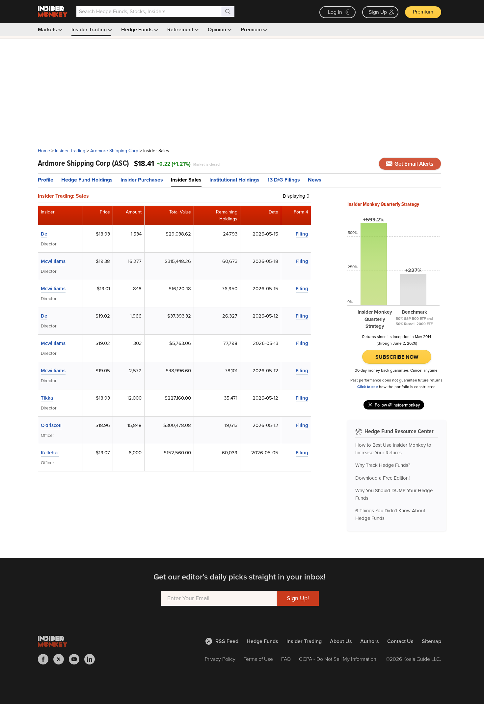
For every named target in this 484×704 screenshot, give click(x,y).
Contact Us (400, 641)
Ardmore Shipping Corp (114, 150)
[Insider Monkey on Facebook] (45, 659)
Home (44, 150)
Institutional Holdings (234, 179)
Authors (369, 641)
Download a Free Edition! (382, 478)
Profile (45, 179)
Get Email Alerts (413, 164)
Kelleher (50, 452)
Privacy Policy (220, 659)
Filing (302, 234)
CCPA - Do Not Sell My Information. (338, 659)
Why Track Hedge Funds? (382, 465)
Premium (423, 11)
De (44, 234)
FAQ (286, 659)
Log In (335, 12)
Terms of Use (258, 659)
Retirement (181, 29)
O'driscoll (51, 425)
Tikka (47, 398)
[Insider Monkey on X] (61, 659)
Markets (48, 29)
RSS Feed (226, 641)
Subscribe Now (396, 357)
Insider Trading (89, 29)
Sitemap (431, 641)
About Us (341, 641)
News (314, 179)
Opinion (218, 29)
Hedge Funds (137, 29)
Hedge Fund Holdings (87, 179)
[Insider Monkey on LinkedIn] (92, 659)
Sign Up (378, 12)
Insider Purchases (142, 179)
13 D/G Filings (283, 179)
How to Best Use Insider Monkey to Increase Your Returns (393, 448)
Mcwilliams (53, 261)
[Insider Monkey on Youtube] (76, 659)
